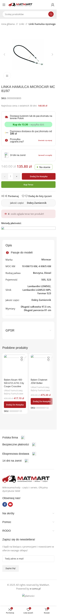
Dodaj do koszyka (39, 176)
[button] (4, 54)
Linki (21, 23)
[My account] (53, 5)
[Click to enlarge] (7, 75)
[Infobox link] (19, 445)
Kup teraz (28, 184)
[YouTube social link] (10, 504)
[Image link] (26, 478)
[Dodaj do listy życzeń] (21, 359)
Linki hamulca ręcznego (42, 23)
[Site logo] (20, 4)
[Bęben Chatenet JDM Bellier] (42, 366)
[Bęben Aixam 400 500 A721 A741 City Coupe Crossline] (15, 366)
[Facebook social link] (4, 504)
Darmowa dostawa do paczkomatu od (31, 132)
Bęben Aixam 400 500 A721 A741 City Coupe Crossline (14, 383)
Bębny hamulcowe (13, 393)
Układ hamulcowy (13, 390)
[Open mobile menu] (4, 5)
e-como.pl (35, 588)
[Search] (51, 14)
